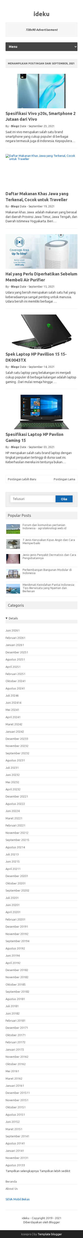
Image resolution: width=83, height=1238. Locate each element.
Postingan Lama (64, 479)
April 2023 (13, 789)
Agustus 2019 (15, 948)
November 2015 (17, 1100)
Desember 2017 (17, 1027)
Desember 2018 (17, 970)
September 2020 (17, 890)
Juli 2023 (12, 767)
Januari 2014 (15, 1150)
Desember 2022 (17, 796)
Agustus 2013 (15, 1165)
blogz (15, 126)
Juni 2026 (13, 630)
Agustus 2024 (15, 688)
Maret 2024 (14, 724)
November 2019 (17, 933)
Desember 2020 (17, 876)
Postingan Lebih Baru (22, 479)
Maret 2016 (14, 1078)
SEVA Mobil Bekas (18, 1199)
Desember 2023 (17, 738)
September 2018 (17, 991)
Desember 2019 (17, 926)
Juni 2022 (13, 810)
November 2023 (17, 745)
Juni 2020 (13, 904)
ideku (42, 14)
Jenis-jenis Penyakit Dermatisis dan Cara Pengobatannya (49, 556)
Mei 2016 (12, 1071)
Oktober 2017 (16, 1035)
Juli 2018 (12, 1006)
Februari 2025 (15, 673)
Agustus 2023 (15, 760)
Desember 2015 (18, 1092)
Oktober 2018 (16, 984)
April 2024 (13, 717)
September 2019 (17, 941)
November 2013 (17, 1157)
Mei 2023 (12, 782)
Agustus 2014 (15, 1143)
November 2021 (17, 832)
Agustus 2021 (15, 847)
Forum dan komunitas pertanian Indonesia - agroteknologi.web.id (44, 526)
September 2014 (17, 1136)
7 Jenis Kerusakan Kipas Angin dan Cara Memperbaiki (49, 541)
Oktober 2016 (16, 1064)
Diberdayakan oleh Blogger (41, 1222)
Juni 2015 (13, 1121)
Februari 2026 (15, 637)
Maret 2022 (14, 818)
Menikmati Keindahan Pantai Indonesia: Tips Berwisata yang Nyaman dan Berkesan (49, 588)
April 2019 (13, 962)
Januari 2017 (15, 1049)
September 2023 (17, 753)
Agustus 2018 (15, 999)
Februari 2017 (15, 1042)
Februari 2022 (15, 825)
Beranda (11, 1181)
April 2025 (13, 666)
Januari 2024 (15, 731)
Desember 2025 (17, 652)
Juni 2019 (13, 955)
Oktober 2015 (16, 1107)
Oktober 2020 (16, 883)
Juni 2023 (13, 774)
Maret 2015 (14, 1129)
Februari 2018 (15, 1020)
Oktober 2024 (16, 681)
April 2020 (13, 912)
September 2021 (17, 839)
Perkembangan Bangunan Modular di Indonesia (47, 571)
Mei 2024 (12, 709)
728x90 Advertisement (42, 29)
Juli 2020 (12, 897)
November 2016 (17, 1056)
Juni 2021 (13, 861)
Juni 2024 (13, 702)
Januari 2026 (15, 644)
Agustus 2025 (15, 659)
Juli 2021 (12, 854)
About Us (12, 1188)
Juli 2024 (12, 695)
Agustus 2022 (15, 803)
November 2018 (17, 977)
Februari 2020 (15, 919)
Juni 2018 (13, 1013)
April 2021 (13, 868)
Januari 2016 (15, 1085)
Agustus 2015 (15, 1114)
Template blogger (50, 1234)
